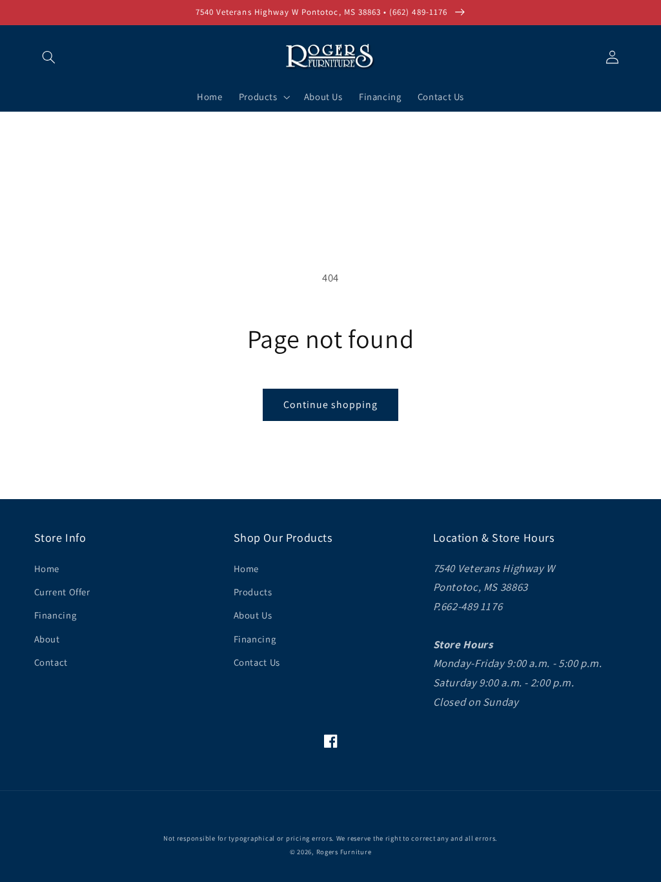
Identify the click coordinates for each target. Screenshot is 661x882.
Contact (51, 662)
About (47, 639)
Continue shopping (330, 404)
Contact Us (257, 662)
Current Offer (62, 592)
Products (253, 592)
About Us (253, 615)
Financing (55, 615)
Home (47, 568)
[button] (49, 57)
